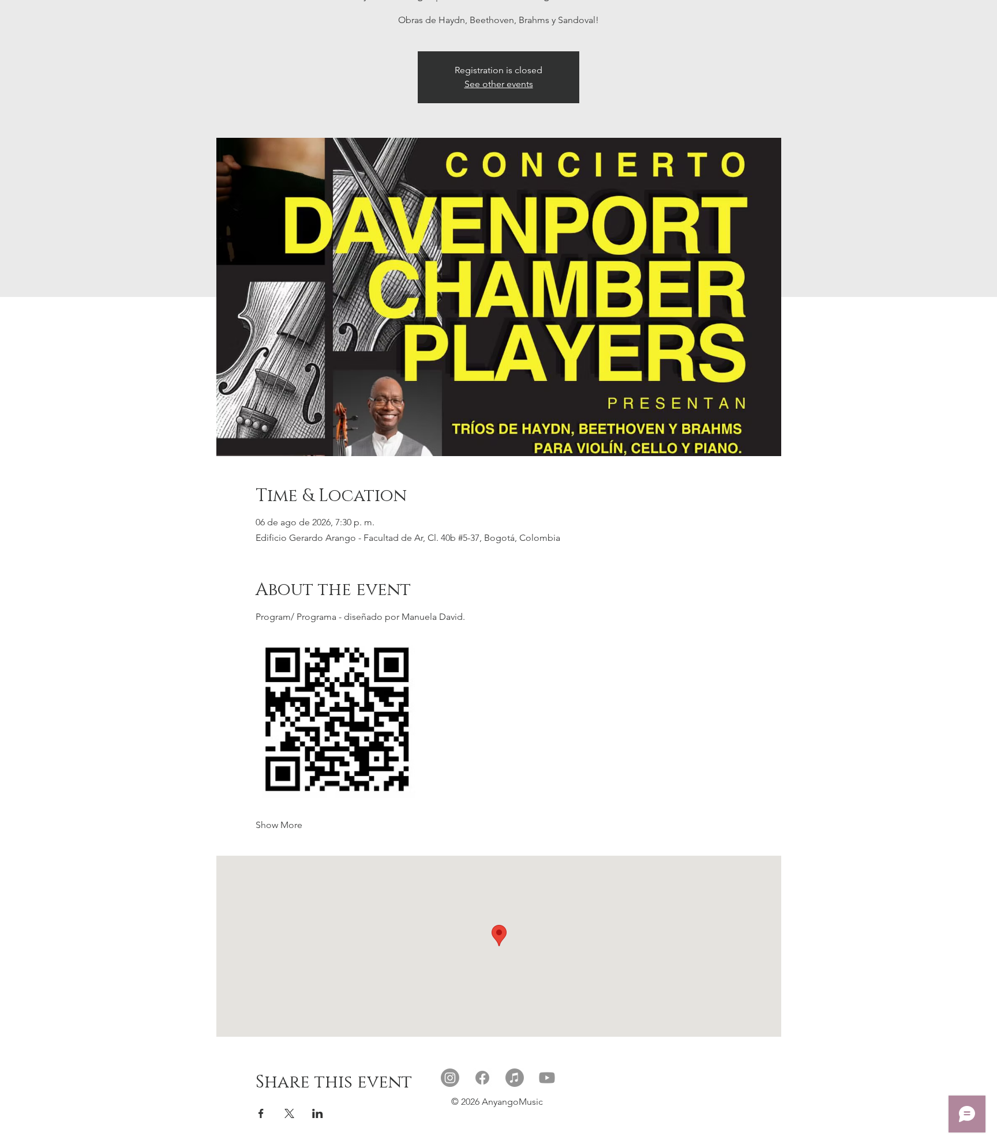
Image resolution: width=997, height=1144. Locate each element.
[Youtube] (547, 1077)
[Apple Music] (514, 1077)
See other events (498, 83)
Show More (279, 824)
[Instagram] (450, 1077)
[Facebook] (482, 1077)
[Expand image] (336, 718)
